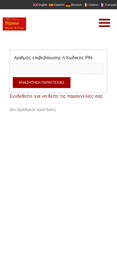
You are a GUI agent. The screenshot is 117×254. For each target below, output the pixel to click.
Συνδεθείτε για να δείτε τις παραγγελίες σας (56, 96)
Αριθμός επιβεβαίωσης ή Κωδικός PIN (53, 57)
